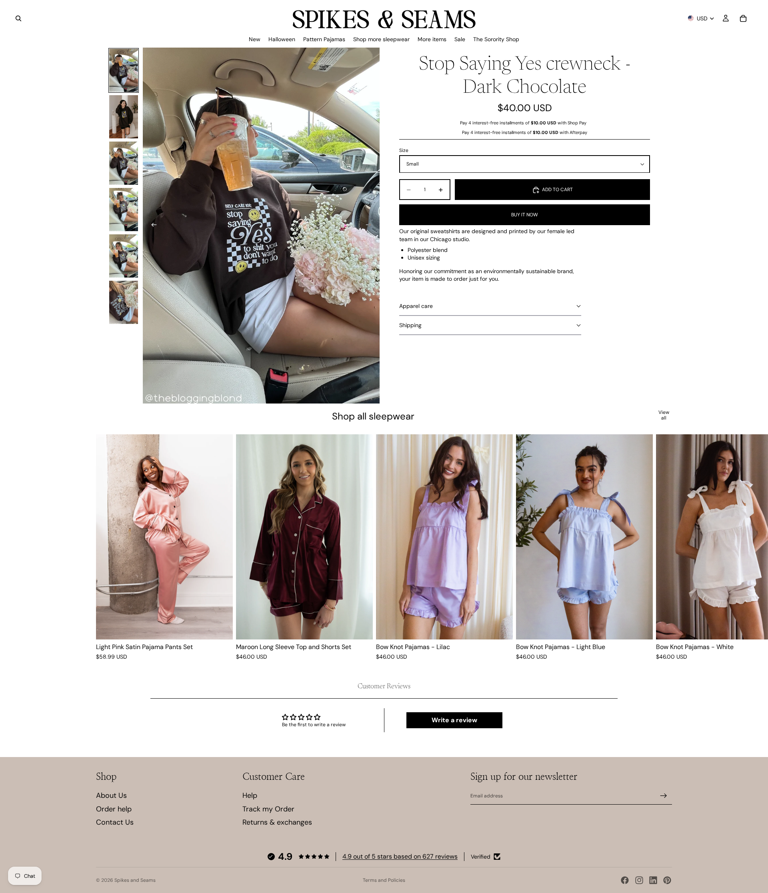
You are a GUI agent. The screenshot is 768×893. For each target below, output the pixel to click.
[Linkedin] (653, 880)
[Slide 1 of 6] (123, 70)
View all (663, 415)
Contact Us (115, 822)
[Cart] (743, 18)
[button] (490, 306)
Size (403, 150)
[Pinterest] (667, 880)
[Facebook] (625, 880)
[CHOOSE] (220, 627)
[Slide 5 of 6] (123, 256)
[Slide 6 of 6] (123, 302)
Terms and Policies (384, 880)
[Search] (18, 18)
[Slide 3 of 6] (123, 163)
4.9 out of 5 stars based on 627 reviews (400, 856)
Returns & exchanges (277, 822)
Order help (114, 809)
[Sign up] (663, 795)
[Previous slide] (151, 225)
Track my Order (268, 809)
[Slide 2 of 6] (123, 116)
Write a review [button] (454, 720)
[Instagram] (639, 880)
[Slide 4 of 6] (123, 209)
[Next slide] (371, 225)
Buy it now (524, 215)
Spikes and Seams (135, 880)
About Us (111, 795)
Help (249, 795)
